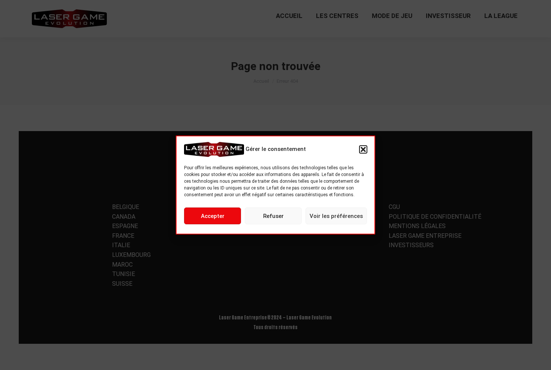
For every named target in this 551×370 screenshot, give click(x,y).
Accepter (213, 216)
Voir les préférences (336, 216)
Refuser (273, 216)
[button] (363, 149)
